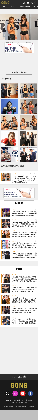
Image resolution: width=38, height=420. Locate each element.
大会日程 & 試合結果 (24, 6)
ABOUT (9, 400)
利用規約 (29, 400)
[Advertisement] (19, 350)
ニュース (4, 6)
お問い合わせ (18, 400)
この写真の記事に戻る (19, 72)
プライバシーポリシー (19, 403)
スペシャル (12, 6)
